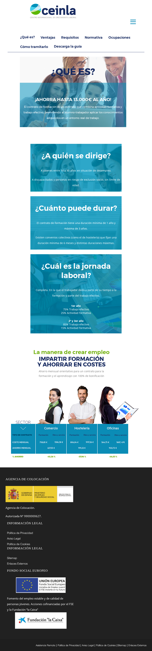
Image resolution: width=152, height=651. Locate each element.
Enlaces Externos (17, 563)
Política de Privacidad (20, 532)
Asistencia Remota (45, 645)
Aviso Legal (14, 538)
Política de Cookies (18, 544)
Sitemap (12, 558)
